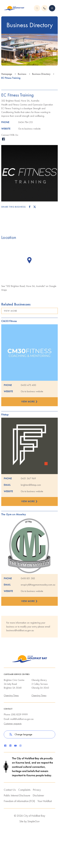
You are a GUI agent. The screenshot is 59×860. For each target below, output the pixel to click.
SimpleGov (33, 821)
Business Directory (41, 74)
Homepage (6, 74)
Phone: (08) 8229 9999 (16, 714)
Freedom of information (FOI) (19, 801)
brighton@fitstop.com (31, 484)
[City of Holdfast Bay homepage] (14, 8)
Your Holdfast (44, 801)
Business (22, 74)
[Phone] (52, 8)
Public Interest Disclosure (17, 795)
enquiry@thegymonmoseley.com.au (38, 584)
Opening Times (11, 695)
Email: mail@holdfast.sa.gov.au (19, 719)
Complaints (24, 789)
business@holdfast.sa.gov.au (20, 630)
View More (10, 310)
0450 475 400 (28, 385)
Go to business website (29, 128)
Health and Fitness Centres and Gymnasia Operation (27, 104)
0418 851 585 (28, 578)
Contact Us (10, 789)
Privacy (37, 789)
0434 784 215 (25, 122)
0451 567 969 (28, 478)
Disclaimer (38, 795)
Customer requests (13, 723)
